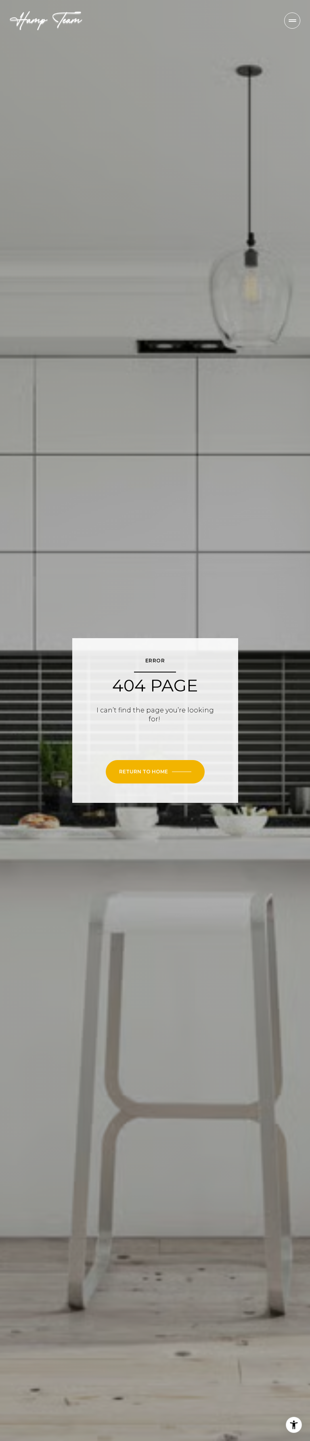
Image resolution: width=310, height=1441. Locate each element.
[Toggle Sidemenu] (292, 21)
